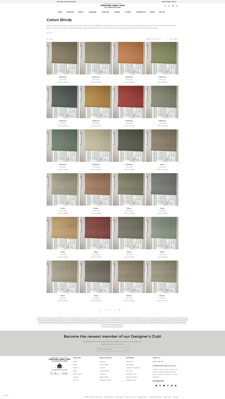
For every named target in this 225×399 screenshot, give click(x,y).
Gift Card (129, 371)
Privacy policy (119, 397)
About (75, 364)
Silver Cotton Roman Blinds (154, 322)
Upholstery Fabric (105, 380)
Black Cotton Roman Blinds (47, 319)
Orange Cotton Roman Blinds (72, 322)
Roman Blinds (104, 371)
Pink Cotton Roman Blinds (93, 322)
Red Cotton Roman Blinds (134, 322)
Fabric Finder (104, 364)
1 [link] (100, 310)
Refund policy (109, 397)
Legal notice (167, 397)
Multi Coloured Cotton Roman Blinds (174, 319)
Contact (75, 377)
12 (119, 310)
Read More (49, 32)
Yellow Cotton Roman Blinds (112, 326)
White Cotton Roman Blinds (175, 322)
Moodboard (130, 364)
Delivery (76, 367)
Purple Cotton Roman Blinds (113, 322)
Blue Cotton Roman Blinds (68, 319)
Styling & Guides (131, 377)
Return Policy (77, 374)
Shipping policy (142, 397)
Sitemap (175, 397)
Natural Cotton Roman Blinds (50, 322)
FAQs (75, 371)
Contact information (155, 397)
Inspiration (129, 361)
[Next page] (124, 310)
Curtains (102, 367)
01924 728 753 (158, 361)
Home (75, 361)
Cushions (103, 374)
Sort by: (148, 39)
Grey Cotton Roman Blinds (151, 319)
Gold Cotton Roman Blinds (109, 319)
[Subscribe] (126, 349)
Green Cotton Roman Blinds (130, 319)
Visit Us (75, 380)
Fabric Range (104, 377)
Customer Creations (132, 367)
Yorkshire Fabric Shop (96, 397)
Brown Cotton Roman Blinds (88, 319)
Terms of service (131, 397)
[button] (81, 12)
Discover (102, 361)
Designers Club (131, 374)
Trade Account (131, 380)
